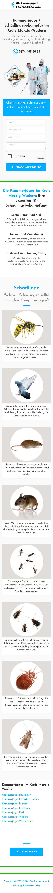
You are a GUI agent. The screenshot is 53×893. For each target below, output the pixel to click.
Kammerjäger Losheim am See (20, 799)
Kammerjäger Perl (13, 812)
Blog (38, 886)
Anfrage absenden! (26, 167)
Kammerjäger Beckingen (16, 795)
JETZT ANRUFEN (26, 852)
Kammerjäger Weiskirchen (17, 821)
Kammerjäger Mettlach (16, 808)
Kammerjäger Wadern (15, 817)
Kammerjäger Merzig (14, 803)
